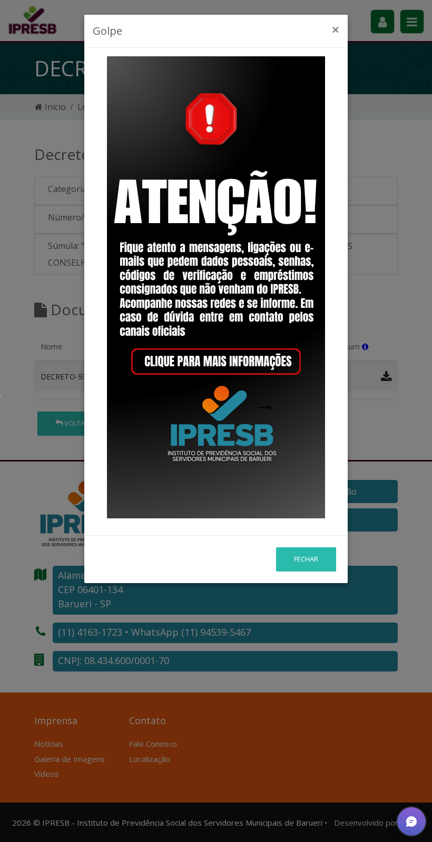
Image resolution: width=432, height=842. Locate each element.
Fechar (306, 559)
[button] (411, 821)
